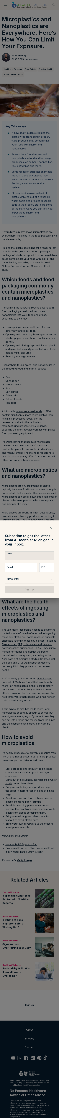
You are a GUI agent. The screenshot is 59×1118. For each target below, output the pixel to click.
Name (9, 554)
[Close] (51, 528)
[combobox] (29, 579)
